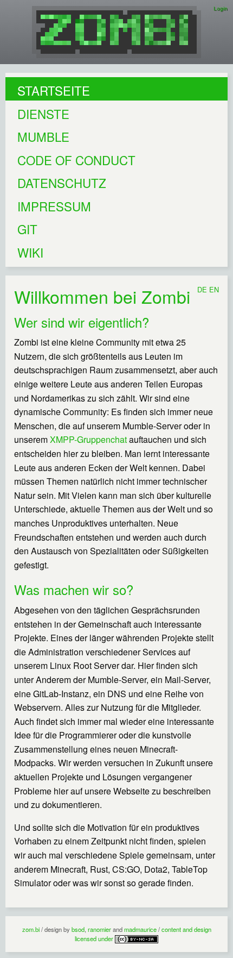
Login (220, 8)
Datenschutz (61, 182)
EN (214, 289)
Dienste (43, 113)
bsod (78, 929)
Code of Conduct (76, 159)
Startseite (53, 90)
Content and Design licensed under (143, 934)
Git (27, 228)
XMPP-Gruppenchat (88, 439)
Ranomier (99, 929)
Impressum (54, 206)
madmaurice (140, 929)
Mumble (43, 136)
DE (202, 289)
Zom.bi (31, 929)
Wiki (30, 252)
